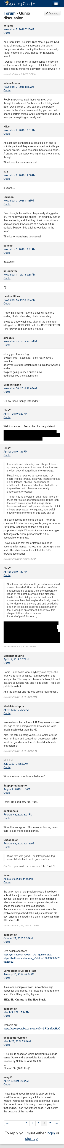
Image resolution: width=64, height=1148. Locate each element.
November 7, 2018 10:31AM (19, 130)
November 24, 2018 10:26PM (20, 341)
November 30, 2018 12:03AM (20, 388)
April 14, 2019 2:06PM (16, 709)
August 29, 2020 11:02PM (18, 879)
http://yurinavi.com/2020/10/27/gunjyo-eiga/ (28, 954)
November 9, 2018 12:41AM (19, 249)
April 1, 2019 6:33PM (15, 413)
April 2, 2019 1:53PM (15, 571)
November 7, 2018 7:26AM (19, 29)
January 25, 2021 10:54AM (19, 974)
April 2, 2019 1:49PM (15, 451)
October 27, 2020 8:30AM (18, 938)
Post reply (53, 12)
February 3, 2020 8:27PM (18, 814)
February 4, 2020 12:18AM (19, 843)
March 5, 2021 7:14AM (16, 1012)
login (51, 1132)
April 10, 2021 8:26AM (16, 1081)
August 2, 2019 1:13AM (17, 789)
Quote (7, 33)
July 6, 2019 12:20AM (16, 763)
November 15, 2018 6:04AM (19, 300)
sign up (31, 1138)
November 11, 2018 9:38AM (19, 274)
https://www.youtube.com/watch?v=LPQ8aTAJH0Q (32, 1028)
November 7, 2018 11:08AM (19, 175)
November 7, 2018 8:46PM (19, 200)
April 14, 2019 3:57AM (16, 659)
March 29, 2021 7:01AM (17, 1041)
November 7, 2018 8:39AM (19, 87)
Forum (10, 13)
